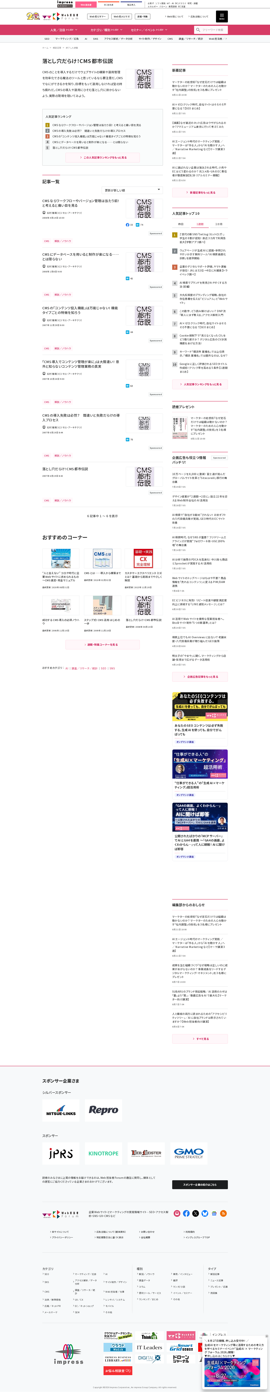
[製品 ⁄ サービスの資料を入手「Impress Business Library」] (118, 1360)
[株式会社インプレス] (68, 1354)
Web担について (175, 16)
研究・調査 (193, 3)
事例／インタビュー (183, 1274)
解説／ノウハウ (146, 1274)
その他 (108, 1312)
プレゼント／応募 (219, 1286)
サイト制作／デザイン (150, 38)
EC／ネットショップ (84, 1305)
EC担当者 (108, 5)
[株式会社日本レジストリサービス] (60, 1153)
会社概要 (145, 1237)
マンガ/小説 (179, 1286)
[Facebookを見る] (186, 1213)
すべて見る (203, 1039)
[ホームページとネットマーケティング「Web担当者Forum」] (181, 1337)
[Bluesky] (205, 1213)
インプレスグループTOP (198, 1237)
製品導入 (131, 5)
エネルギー (153, 7)
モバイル (109, 1305)
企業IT (151, 3)
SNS (95, 38)
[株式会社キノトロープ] (103, 1153)
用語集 (213, 1292)
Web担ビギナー (98, 16)
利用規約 (190, 1231)
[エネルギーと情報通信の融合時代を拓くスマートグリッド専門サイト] (181, 1349)
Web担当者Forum (60, 16)
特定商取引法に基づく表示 (110, 1237)
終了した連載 (72, 47)
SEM (77, 1312)
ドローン (163, 7)
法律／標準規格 (53, 1299)
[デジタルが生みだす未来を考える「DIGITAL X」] (149, 1360)
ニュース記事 (216, 1280)
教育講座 (173, 7)
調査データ (144, 1280)
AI (86, 38)
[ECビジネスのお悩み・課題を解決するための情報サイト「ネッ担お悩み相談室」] (118, 1372)
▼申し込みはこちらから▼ (219, 1356)
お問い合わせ (148, 1231)
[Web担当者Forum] (60, 1215)
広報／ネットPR (53, 1305)
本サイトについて (60, 1231)
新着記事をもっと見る (202, 192)
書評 (175, 1280)
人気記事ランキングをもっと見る (203, 384)
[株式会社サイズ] (146, 1153)
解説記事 (57, 47)
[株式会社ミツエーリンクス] (60, 1110)
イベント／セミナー (182, 1292)
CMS (170, 38)
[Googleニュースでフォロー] (214, 1213)
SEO (47, 38)
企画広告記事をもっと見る (202, 676)
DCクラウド (180, 3)
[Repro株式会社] (103, 1110)
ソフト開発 (160, 3)
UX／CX (79, 1299)
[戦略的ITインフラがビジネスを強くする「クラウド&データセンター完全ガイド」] (118, 1337)
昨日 (181, 224)
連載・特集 (142, 16)
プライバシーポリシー (62, 1237)
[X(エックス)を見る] (195, 1213)
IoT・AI (170, 3)
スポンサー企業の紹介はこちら (200, 1184)
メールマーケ (51, 1312)
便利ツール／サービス (150, 1292)
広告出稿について (199, 16)
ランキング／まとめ (148, 1299)
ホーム (45, 47)
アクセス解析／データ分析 (118, 38)
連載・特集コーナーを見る (102, 644)
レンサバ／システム (115, 1299)
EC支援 (181, 7)
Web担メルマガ (122, 16)
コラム (142, 1286)
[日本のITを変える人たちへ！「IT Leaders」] (149, 1349)
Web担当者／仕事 (219, 38)
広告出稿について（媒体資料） (111, 1231)
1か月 (218, 224)
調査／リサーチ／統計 (191, 38)
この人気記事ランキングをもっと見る (105, 157)
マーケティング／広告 (67, 38)
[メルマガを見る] (177, 1213)
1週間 (200, 224)
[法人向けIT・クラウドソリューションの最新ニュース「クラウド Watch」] (118, 1349)
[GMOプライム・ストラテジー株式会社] (188, 1153)
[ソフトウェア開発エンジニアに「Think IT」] (149, 1337)
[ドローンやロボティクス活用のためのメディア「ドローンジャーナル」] (181, 1360)
